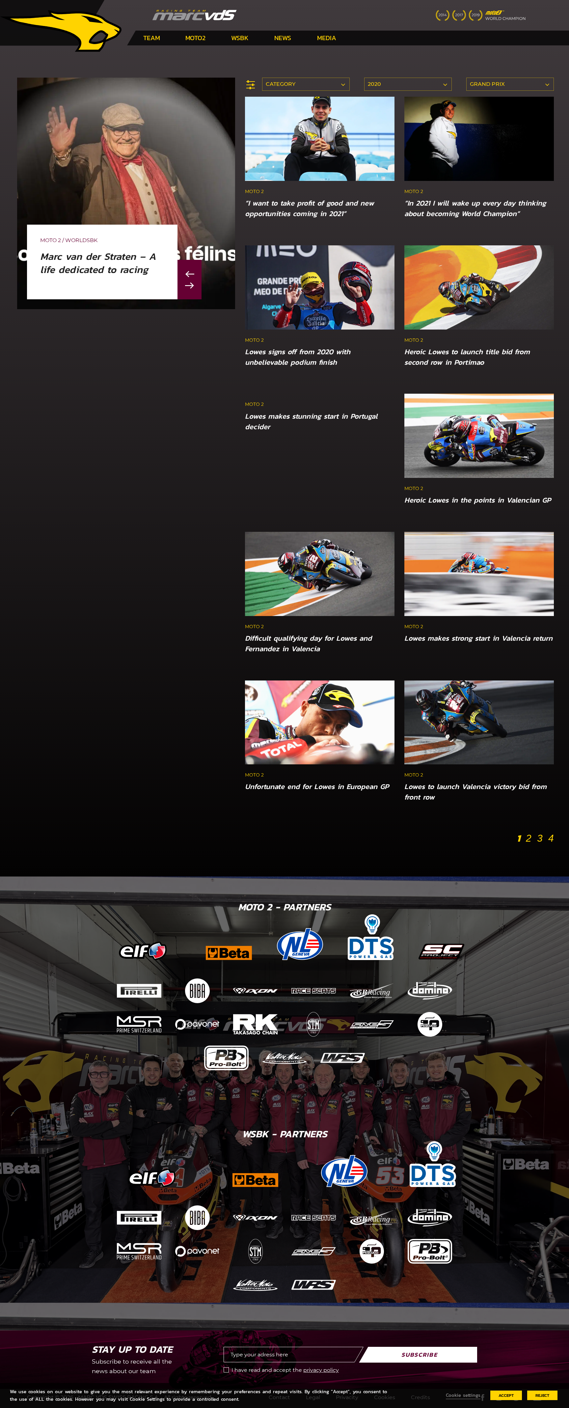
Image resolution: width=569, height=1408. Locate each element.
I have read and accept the (285, 1370)
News (282, 38)
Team (151, 38)
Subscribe (419, 1354)
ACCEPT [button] (506, 1395)
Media (326, 38)
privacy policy (321, 1370)
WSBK (240, 38)
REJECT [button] (542, 1395)
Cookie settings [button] (463, 1395)
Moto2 (195, 38)
